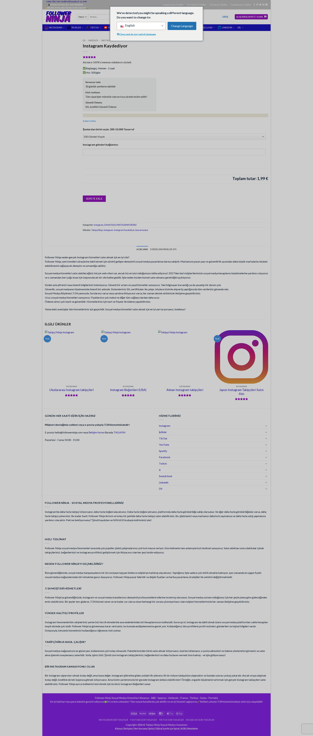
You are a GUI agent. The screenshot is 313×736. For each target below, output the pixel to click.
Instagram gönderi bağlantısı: (100, 144)
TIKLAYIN (119, 432)
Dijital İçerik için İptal (167, 728)
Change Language (182, 26)
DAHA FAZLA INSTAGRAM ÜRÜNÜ (120, 225)
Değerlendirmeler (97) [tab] (163, 249)
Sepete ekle (94, 198)
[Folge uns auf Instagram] (257, 5)
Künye (118, 728)
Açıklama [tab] (142, 249)
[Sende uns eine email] (263, 5)
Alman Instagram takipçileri (184, 390)
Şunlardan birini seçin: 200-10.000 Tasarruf (108, 129)
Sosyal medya (141, 230)
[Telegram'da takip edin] (267, 5)
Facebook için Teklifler (241, 4)
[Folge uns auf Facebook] (254, 5)
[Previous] (45, 369)
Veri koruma (140, 728)
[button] (225, 17)
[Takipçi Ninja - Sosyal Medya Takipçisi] (58, 17)
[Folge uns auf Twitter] (260, 5)
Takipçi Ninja (97, 230)
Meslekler (192, 728)
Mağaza (93, 40)
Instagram (107, 40)
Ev (84, 40)
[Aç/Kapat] (266, 426)
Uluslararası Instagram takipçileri (71, 390)
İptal (151, 728)
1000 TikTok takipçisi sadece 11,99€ (66, 1)
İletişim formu (96, 432)
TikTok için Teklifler (218, 4)
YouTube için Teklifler (196, 4)
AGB (183, 728)
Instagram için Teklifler (173, 4)
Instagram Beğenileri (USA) (128, 390)
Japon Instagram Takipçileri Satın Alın (241, 392)
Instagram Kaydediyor (124, 230)
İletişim (128, 728)
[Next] (268, 369)
